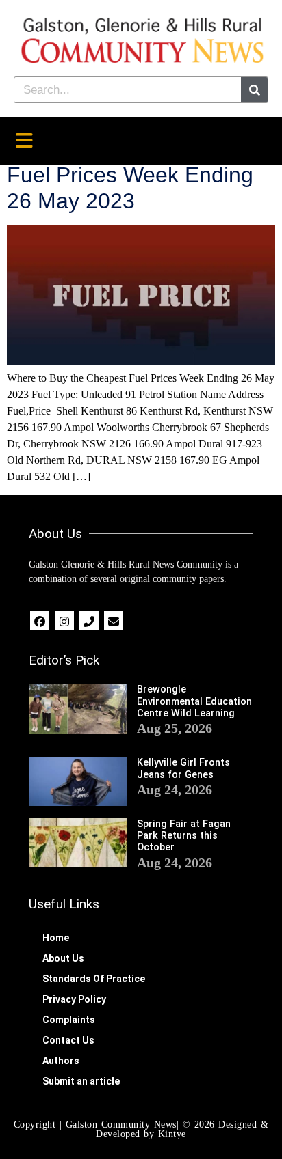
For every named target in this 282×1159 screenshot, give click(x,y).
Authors (60, 1060)
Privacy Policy (74, 999)
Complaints (68, 1019)
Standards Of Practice (93, 978)
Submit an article (81, 1081)
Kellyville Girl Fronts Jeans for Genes (183, 768)
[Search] (254, 89)
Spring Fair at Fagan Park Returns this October (184, 836)
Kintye (172, 1134)
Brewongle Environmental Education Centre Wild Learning (194, 701)
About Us (63, 958)
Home (55, 937)
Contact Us (68, 1040)
